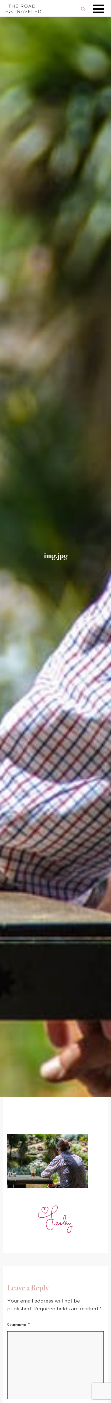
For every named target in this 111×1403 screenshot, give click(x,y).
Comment (18, 1325)
